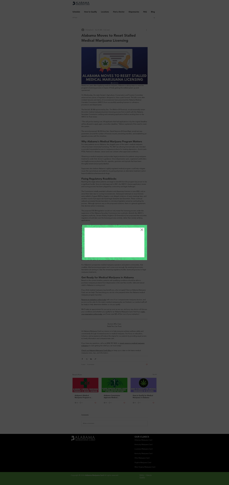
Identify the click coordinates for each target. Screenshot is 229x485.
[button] (142, 229)
